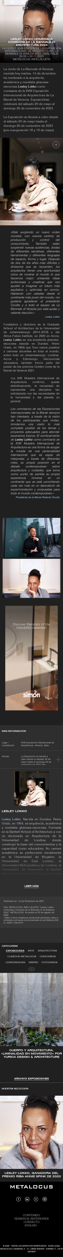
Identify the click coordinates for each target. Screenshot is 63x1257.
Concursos (48, 957)
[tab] (15, 951)
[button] (6, 1026)
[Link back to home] (31, 1189)
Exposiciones (15, 951)
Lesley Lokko (27, 86)
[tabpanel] (31, 1027)
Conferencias (15, 962)
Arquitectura (47, 951)
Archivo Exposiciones (31, 1079)
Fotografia (50, 962)
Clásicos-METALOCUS (21, 957)
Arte (31, 951)
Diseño (33, 962)
